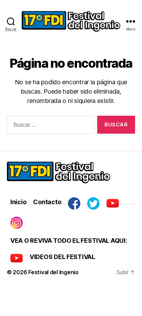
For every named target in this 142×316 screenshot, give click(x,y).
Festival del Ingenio (53, 272)
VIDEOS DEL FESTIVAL (62, 256)
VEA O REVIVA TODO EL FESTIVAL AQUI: (68, 240)
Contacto (47, 201)
